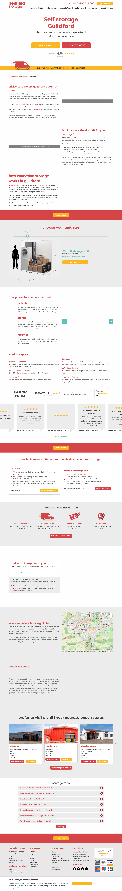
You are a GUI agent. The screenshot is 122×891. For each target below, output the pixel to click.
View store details (17, 761)
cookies (16, 883)
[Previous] (64, 321)
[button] (101, 393)
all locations (34, 869)
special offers (65, 8)
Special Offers (56, 854)
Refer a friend (56, 869)
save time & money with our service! (60, 68)
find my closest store (103, 488)
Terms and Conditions (80, 852)
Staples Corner (89, 746)
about (103, 8)
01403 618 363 (85, 3)
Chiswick (14, 746)
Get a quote (45, 45)
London (32, 851)
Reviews (11, 858)
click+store (51, 8)
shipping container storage (60, 860)
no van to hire (38, 109)
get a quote (105, 3)
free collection (21, 104)
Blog (10, 856)
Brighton (33, 854)
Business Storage (57, 858)
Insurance (55, 865)
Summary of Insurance (80, 854)
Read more (30, 423)
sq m (40, 280)
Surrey (26, 76)
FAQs (10, 870)
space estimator (36, 8)
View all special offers (61, 536)
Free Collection (56, 856)
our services (92, 8)
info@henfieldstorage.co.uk (18, 872)
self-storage (18, 76)
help (111, 8)
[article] (34, 106)
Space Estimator (57, 867)
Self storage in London (61, 768)
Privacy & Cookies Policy (81, 860)
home (11, 76)
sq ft (32, 280)
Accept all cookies (82, 884)
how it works (13, 854)
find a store (79, 8)
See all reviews (61, 436)
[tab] (61, 788)
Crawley (32, 858)
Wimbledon (33, 866)
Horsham (33, 860)
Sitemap (11, 862)
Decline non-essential (103, 884)
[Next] (111, 321)
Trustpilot (74, 392)
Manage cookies (14, 888)
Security (54, 863)
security (15, 584)
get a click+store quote (48, 490)
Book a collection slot (16, 185)
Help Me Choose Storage (16, 860)
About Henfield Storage (16, 851)
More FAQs (61, 826)
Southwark (51, 746)
